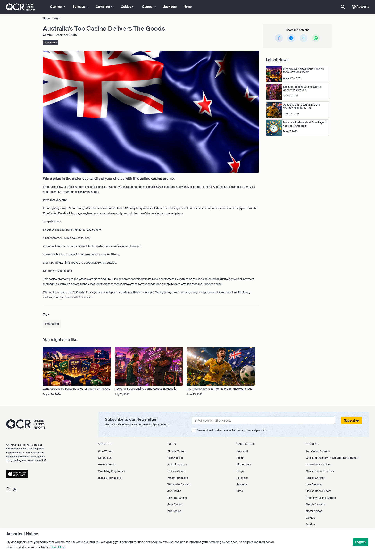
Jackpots (170, 7)
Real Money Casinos (318, 464)
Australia (362, 7)
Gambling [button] (103, 7)
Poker (240, 458)
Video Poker (244, 464)
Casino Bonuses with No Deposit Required (332, 458)
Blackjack (242, 478)
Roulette (242, 484)
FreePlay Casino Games (321, 497)
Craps (240, 471)
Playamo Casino (177, 497)
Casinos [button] (56, 7)
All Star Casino (176, 451)
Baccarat (242, 451)
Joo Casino (174, 491)
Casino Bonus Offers (318, 491)
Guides (310, 517)
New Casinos (314, 511)
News (188, 7)
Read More (57, 547)
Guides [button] (126, 7)
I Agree (360, 542)
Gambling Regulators (111, 471)
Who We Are (105, 451)
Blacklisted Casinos (110, 478)
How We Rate (106, 464)
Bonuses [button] (79, 7)
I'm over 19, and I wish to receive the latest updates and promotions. (233, 430)
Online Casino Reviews (320, 471)
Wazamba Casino (178, 484)
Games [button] (147, 7)
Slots (240, 491)
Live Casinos (313, 484)
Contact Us (105, 458)
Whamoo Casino (177, 478)
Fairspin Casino (177, 464)
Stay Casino (174, 504)
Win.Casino (174, 511)
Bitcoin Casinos (315, 478)
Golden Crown (176, 471)
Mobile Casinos (315, 504)
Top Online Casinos (318, 451)
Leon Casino (175, 458)
